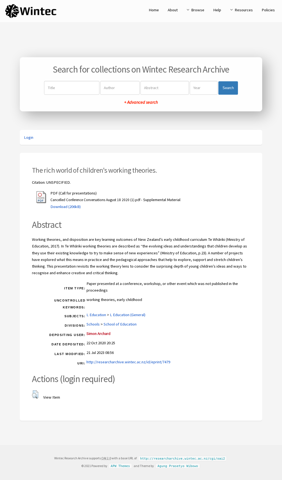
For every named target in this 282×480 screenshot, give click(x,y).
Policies (268, 9)
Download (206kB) (65, 206)
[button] (35, 394)
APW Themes (120, 466)
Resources (244, 9)
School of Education (120, 324)
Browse (197, 9)
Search (228, 88)
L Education (96, 314)
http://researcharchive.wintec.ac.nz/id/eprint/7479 (128, 361)
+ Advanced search (141, 102)
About (173, 9)
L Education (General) (127, 314)
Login (28, 137)
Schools (93, 324)
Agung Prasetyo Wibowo (178, 466)
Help (217, 9)
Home (154, 9)
